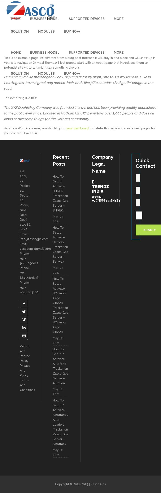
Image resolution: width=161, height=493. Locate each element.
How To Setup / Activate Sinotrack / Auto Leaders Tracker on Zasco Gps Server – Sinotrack (61, 422)
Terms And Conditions (25, 385)
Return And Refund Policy (25, 354)
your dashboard (77, 128)
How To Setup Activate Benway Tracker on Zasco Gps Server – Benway (60, 244)
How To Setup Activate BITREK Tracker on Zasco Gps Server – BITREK (60, 193)
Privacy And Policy (25, 370)
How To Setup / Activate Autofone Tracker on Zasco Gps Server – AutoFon (60, 366)
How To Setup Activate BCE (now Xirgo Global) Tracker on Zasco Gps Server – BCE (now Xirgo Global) (60, 305)
